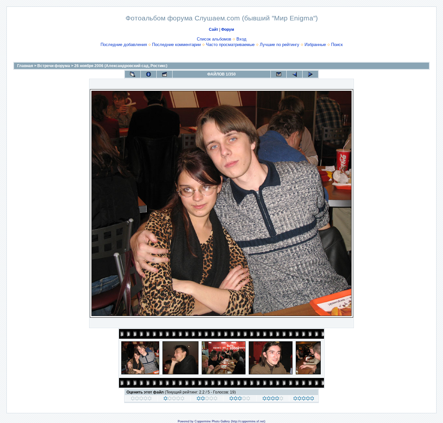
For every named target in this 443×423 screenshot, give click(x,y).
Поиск (337, 44)
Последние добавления (124, 44)
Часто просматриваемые (230, 44)
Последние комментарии (176, 44)
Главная (25, 66)
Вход (241, 39)
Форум (227, 29)
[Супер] (303, 399)
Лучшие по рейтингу (279, 44)
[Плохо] (174, 399)
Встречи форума (53, 66)
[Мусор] (141, 399)
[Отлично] (272, 399)
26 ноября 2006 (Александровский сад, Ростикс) (120, 66)
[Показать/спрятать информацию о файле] (148, 74)
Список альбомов (214, 39)
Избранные (315, 44)
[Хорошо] (239, 399)
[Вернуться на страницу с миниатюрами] (132, 74)
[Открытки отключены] (278, 74)
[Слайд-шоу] (164, 74)
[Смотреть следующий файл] (310, 74)
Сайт (213, 29)
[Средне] (207, 399)
